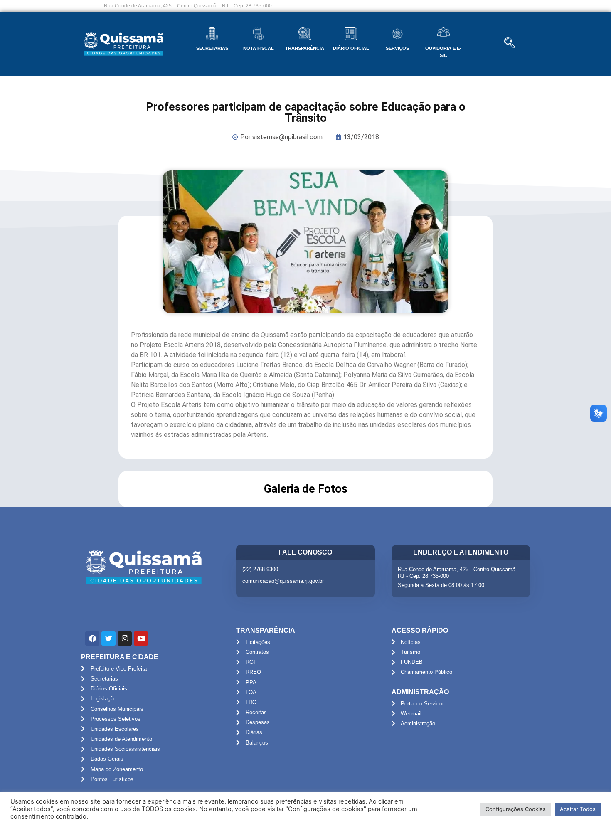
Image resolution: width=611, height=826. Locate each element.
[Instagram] (125, 638)
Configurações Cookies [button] (515, 809)
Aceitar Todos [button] (578, 809)
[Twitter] (108, 638)
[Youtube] (141, 638)
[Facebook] (92, 638)
